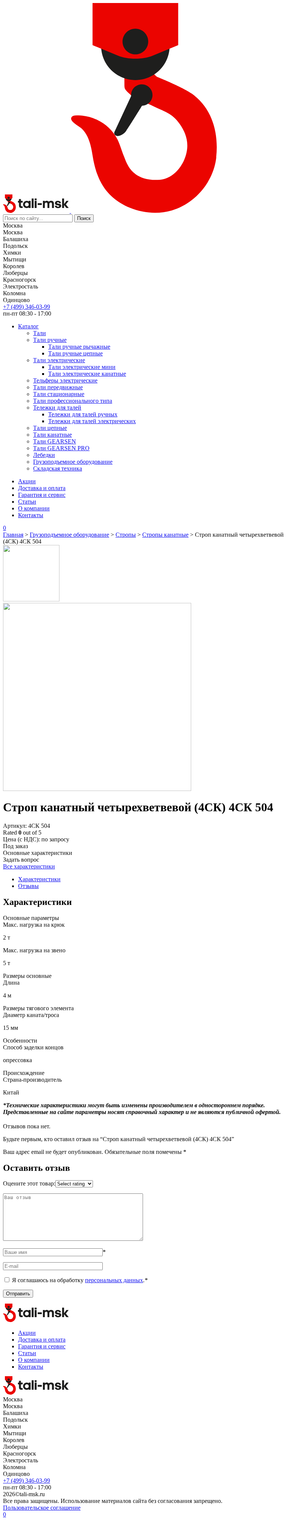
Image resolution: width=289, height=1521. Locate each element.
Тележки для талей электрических (92, 421)
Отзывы (28, 886)
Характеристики (39, 879)
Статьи (27, 501)
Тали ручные (50, 340)
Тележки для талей (57, 407)
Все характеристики (29, 866)
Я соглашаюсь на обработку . (80, 1280)
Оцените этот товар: (29, 1183)
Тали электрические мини (82, 367)
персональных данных (114, 1280)
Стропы (126, 534)
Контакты (30, 515)
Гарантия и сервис (41, 495)
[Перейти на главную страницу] (37, 211)
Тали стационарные (58, 394)
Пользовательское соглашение (42, 1507)
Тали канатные (52, 434)
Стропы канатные (165, 534)
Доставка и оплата (41, 488)
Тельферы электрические (65, 380)
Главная (13, 534)
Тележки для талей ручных (82, 414)
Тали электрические (59, 360)
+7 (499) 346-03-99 (26, 307)
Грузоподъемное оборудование (73, 461)
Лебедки (44, 455)
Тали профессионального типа (72, 401)
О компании (34, 508)
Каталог (28, 326)
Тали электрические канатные (87, 373)
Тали (39, 333)
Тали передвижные (58, 387)
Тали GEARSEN (54, 441)
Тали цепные (50, 428)
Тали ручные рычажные (79, 346)
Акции (27, 481)
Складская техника (57, 468)
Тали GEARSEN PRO (61, 448)
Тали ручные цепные (75, 353)
